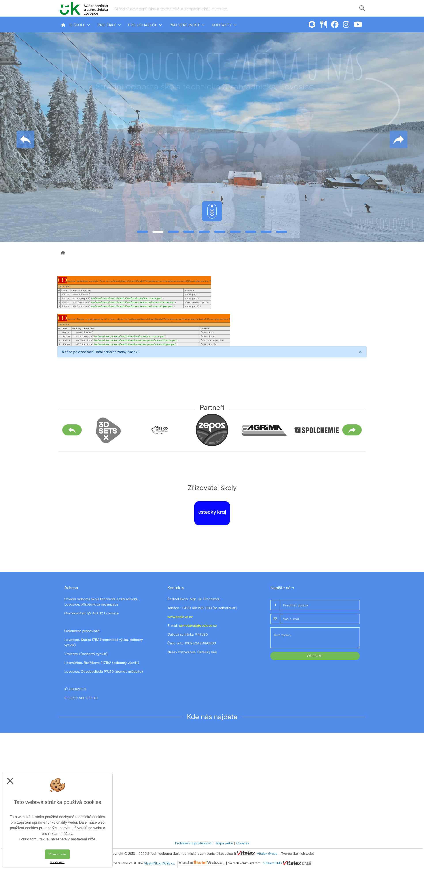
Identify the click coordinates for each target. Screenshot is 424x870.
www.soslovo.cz (180, 617)
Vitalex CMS (272, 863)
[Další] (352, 429)
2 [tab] (157, 232)
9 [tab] (266, 232)
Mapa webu (224, 843)
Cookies (242, 843)
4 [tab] (188, 232)
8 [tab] (250, 232)
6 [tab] (219, 232)
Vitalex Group (267, 854)
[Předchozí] (72, 429)
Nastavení (57, 862)
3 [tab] (173, 232)
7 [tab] (235, 232)
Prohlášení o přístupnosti (193, 843)
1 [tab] (142, 232)
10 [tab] (281, 232)
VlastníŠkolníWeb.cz (159, 863)
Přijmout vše (57, 854)
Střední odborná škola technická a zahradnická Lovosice (170, 8)
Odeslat (315, 656)
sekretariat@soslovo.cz (198, 625)
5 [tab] (204, 232)
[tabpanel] (212, 137)
